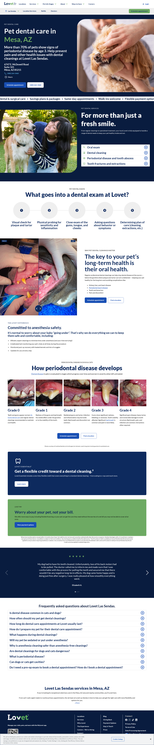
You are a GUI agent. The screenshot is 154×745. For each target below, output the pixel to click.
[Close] (150, 739)
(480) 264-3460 (35, 85)
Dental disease (37, 374)
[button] (115, 147)
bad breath (110, 420)
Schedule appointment (139, 11)
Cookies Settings (118, 739)
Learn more (21, 484)
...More (77, 703)
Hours (10, 77)
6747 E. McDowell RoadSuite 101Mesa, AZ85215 (16, 67)
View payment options (25, 525)
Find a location (115, 300)
